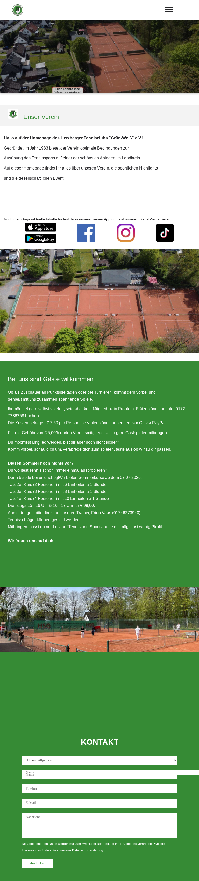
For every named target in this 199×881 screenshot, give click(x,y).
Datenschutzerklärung (87, 850)
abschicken (37, 863)
